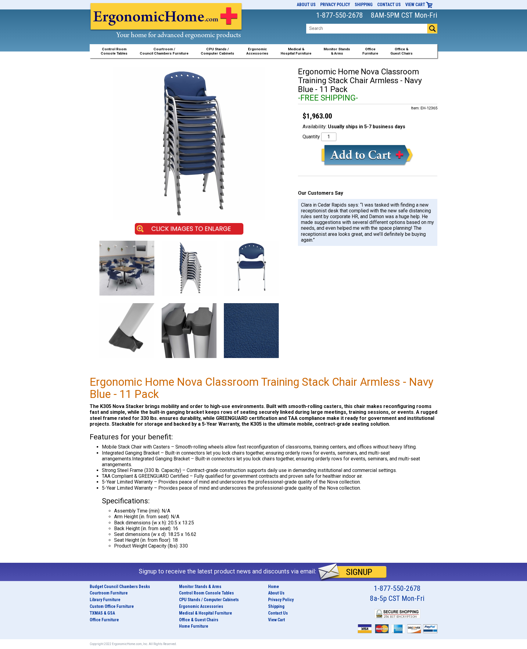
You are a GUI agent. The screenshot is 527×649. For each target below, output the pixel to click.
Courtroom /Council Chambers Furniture (164, 51)
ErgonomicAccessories (257, 51)
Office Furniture (104, 619)
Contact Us (389, 4)
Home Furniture (193, 626)
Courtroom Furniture (109, 592)
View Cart (415, 4)
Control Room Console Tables (206, 592)
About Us (306, 4)
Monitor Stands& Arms (337, 51)
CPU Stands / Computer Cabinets (217, 51)
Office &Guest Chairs (401, 51)
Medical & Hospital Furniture (205, 613)
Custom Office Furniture (112, 606)
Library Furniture (105, 599)
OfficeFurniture (370, 51)
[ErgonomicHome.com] (166, 28)
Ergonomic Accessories (201, 606)
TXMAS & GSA (102, 613)
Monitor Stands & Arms (200, 586)
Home (273, 586)
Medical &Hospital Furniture (296, 51)
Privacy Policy (335, 4)
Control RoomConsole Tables (114, 51)
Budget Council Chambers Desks (120, 586)
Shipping (364, 4)
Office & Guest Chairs (198, 619)
